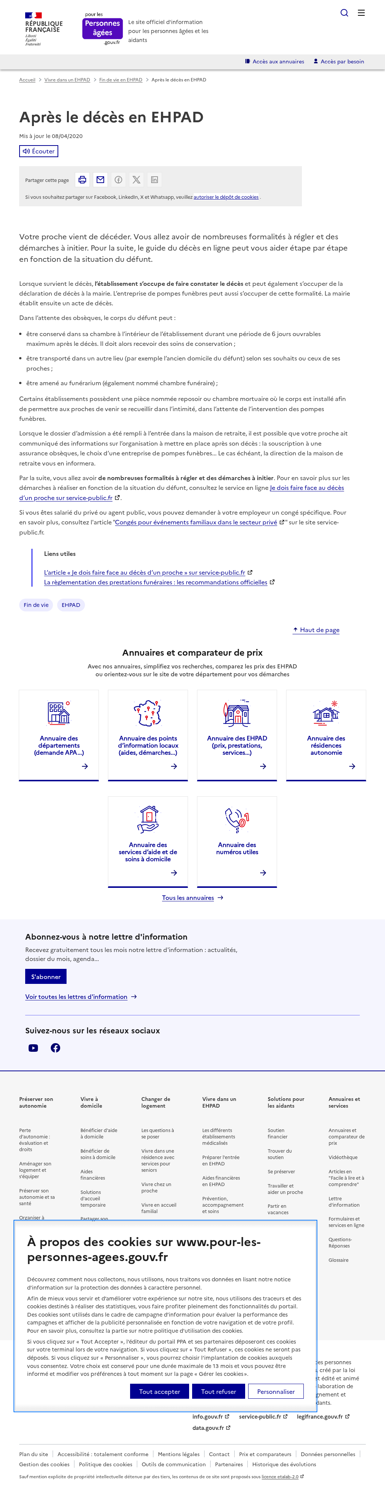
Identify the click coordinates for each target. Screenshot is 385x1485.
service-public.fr (260, 1416)
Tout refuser (218, 1391)
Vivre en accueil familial (158, 1207)
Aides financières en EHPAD (221, 1180)
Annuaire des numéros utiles (237, 848)
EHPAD (71, 604)
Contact (219, 1453)
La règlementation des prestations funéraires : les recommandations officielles (155, 582)
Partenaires (229, 1464)
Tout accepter (159, 1391)
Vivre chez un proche (156, 1187)
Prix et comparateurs (265, 1453)
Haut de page (320, 630)
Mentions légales (179, 1453)
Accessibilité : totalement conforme (103, 1453)
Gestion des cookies (44, 1464)
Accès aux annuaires (278, 61)
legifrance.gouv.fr (320, 1416)
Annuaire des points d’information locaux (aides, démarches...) (148, 745)
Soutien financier (278, 1133)
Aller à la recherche (344, 12)
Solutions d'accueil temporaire (93, 1198)
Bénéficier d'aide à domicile (98, 1133)
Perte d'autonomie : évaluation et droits (34, 1139)
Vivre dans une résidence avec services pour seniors (157, 1160)
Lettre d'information (344, 1201)
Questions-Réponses (340, 1242)
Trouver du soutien (280, 1153)
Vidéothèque (343, 1157)
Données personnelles (328, 1453)
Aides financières (92, 1174)
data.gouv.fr (208, 1427)
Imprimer (82, 179)
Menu (361, 12)
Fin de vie (36, 604)
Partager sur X (136, 179)
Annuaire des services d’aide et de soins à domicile (148, 851)
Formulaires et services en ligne (346, 1221)
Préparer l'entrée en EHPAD (220, 1160)
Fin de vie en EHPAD (120, 79)
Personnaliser (276, 1391)
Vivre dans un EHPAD (67, 79)
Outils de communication (174, 1464)
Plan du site (33, 1453)
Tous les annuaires (188, 897)
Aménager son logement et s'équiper (35, 1169)
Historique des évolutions (284, 1464)
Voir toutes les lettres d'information (76, 996)
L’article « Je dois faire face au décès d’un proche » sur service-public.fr (144, 572)
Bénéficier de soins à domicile (97, 1153)
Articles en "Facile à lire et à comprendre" (346, 1177)
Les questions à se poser (157, 1133)
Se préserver (281, 1171)
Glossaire (339, 1260)
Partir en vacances (278, 1209)
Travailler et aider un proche (285, 1188)
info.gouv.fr (207, 1416)
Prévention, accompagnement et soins (223, 1204)
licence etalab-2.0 (280, 1476)
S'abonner (46, 976)
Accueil (27, 79)
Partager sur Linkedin (154, 179)
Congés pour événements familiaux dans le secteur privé (196, 522)
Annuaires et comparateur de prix (347, 1136)
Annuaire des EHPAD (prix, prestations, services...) (237, 745)
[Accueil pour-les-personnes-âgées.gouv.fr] (103, 29)
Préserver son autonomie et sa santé (37, 1196)
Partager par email (100, 179)
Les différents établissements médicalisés (218, 1136)
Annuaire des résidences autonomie (326, 745)
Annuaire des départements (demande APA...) (59, 745)
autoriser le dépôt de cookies (226, 197)
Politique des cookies (105, 1464)
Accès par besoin (342, 61)
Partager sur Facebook (118, 179)
